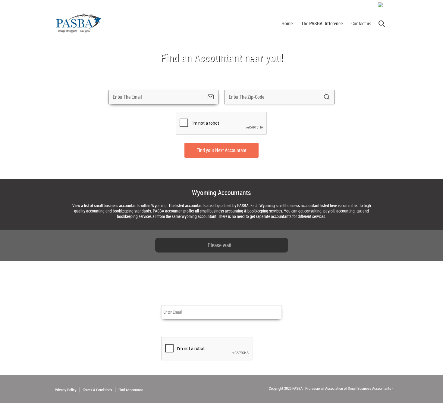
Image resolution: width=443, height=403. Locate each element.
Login (388, 5)
